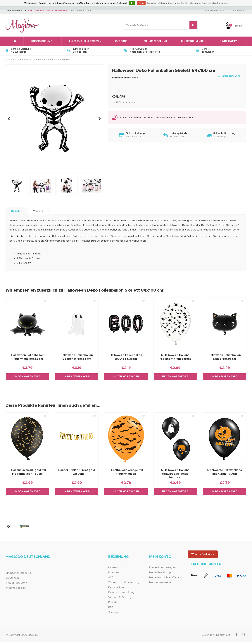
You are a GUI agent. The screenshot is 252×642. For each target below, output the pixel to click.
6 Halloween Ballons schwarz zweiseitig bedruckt (175, 474)
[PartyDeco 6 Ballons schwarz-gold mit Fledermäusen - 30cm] (27, 439)
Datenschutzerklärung (121, 592)
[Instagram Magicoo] (243, 634)
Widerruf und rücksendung (123, 582)
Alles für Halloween (84, 41)
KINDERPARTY (228, 41)
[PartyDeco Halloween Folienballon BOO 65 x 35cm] (126, 324)
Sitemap (113, 612)
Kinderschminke (192, 41)
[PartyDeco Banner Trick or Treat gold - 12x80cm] (77, 439)
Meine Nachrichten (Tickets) (165, 577)
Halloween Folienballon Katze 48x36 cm (224, 357)
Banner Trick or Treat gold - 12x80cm (76, 472)
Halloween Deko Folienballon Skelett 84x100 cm (45, 60)
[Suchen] (193, 25)
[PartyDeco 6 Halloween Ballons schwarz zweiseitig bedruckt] (175, 439)
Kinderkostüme (41, 41)
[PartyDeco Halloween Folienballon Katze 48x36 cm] (225, 324)
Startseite (11, 60)
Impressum (114, 567)
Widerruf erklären (202, 554)
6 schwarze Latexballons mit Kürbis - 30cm (224, 472)
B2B (110, 607)
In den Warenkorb (27, 376)
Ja (132, 3)
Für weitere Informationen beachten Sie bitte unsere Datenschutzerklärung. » (187, 3)
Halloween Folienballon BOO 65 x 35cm (126, 357)
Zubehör (121, 41)
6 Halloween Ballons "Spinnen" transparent (175, 357)
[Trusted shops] (18, 526)
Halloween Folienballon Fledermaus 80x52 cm (27, 357)
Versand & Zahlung (119, 597)
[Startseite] (15, 41)
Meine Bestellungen (161, 572)
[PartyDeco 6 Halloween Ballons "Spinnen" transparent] (175, 324)
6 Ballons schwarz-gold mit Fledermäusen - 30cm (27, 472)
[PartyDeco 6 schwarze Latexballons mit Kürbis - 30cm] (225, 439)
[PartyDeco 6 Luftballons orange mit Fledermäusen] (126, 439)
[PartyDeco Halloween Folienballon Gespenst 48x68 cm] (77, 324)
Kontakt (112, 602)
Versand (38, 211)
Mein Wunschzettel (214, 10)
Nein (141, 3)
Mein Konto (239, 10)
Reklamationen (117, 587)
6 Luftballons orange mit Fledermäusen (125, 472)
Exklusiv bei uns (155, 41)
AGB (110, 577)
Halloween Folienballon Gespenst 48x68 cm (77, 357)
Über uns (113, 572)
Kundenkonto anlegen (162, 567)
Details (15, 211)
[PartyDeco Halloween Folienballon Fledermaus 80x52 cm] (27, 324)
